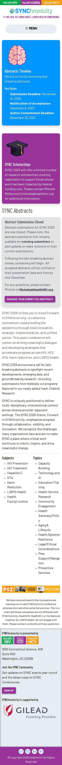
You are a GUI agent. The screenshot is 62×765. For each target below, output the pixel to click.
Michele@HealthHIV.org (36, 289)
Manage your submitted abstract (30, 299)
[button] (31, 589)
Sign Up (9, 690)
